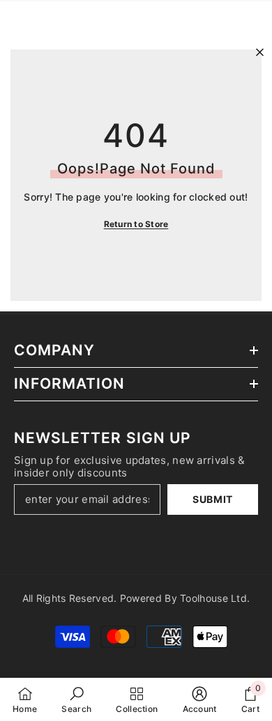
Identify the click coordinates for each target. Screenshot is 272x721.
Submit (212, 499)
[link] (76, 699)
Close (260, 52)
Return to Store (136, 224)
